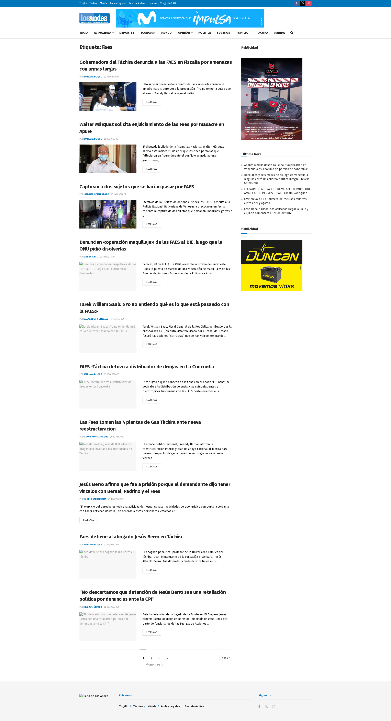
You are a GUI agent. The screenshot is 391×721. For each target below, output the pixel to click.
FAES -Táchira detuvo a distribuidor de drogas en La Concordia (146, 367)
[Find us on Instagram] (309, 3)
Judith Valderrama (95, 499)
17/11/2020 (118, 319)
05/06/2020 (112, 374)
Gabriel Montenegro (96, 194)
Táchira (93, 3)
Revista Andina (137, 3)
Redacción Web (93, 607)
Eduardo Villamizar (96, 436)
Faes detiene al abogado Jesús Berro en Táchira (130, 537)
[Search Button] (291, 33)
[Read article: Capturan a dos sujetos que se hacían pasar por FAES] (107, 214)
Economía (148, 32)
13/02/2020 (116, 499)
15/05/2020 (118, 436)
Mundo (166, 32)
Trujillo (83, 3)
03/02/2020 (113, 544)
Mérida (104, 3)
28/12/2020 (108, 256)
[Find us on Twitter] (302, 3)
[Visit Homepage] (94, 18)
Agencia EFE (91, 256)
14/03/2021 (119, 194)
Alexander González (96, 319)
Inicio (83, 32)
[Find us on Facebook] (296, 3)
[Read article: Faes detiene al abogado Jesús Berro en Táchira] (107, 564)
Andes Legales (118, 3)
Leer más (153, 101)
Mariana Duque (93, 76)
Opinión (184, 32)
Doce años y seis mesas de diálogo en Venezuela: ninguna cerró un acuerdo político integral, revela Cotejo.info (276, 179)
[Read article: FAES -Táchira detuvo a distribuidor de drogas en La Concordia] (107, 394)
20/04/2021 (112, 139)
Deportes (126, 32)
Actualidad (102, 32)
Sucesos (223, 32)
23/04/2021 (112, 76)
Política (204, 32)
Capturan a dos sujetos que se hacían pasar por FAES (136, 187)
